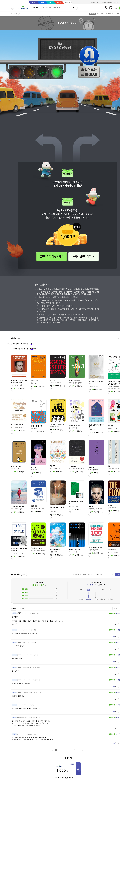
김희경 (90, 429)
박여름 (51, 512)
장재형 (13, 469)
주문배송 (110, 2)
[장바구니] (115, 7)
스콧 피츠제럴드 (15, 385)
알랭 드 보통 (111, 468)
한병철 (90, 470)
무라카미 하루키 (73, 383)
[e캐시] (106, 7)
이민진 (51, 468)
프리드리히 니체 (73, 469)
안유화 (109, 508)
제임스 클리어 (14, 427)
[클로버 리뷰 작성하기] (51, 257)
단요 (32, 428)
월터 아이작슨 (91, 509)
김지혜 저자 (111, 428)
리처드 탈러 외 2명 (35, 550)
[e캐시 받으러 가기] (83, 257)
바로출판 (67, 2)
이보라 (32, 383)
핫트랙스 (59, 2)
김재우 (90, 550)
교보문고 (34, 2)
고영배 (71, 506)
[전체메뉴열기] (13, 8)
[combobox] (36, 8)
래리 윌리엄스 (14, 553)
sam (50, 2)
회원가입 (93, 2)
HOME (12, 14)
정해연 (32, 470)
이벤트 (16, 14)
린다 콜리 (52, 383)
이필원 (51, 552)
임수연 (71, 428)
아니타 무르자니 (15, 509)
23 (79, 749)
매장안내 (116, 2)
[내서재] (110, 7)
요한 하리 (110, 552)
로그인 (98, 2)
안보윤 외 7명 (91, 386)
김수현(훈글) (53, 426)
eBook (42, 2)
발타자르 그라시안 (35, 508)
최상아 (71, 552)
